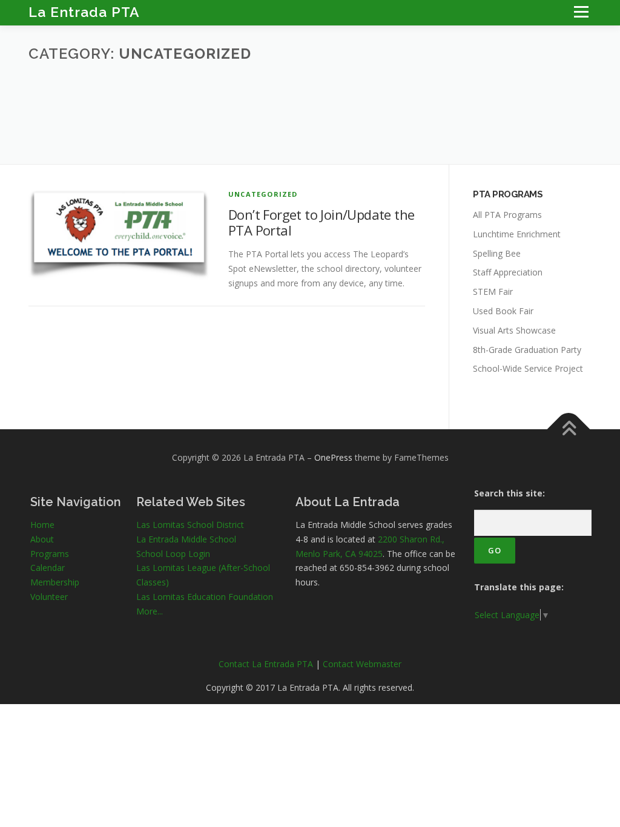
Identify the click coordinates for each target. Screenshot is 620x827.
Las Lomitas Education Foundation (204, 596)
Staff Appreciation (507, 272)
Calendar (47, 567)
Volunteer (49, 596)
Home (42, 524)
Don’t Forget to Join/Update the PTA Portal (321, 222)
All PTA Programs (507, 214)
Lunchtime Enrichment (517, 234)
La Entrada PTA (84, 12)
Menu (581, 12)
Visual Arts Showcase (514, 330)
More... (149, 611)
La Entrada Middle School (186, 539)
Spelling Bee (497, 253)
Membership (54, 582)
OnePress (333, 457)
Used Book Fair (503, 311)
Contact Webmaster (362, 664)
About (42, 539)
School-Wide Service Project (528, 368)
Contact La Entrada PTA (266, 664)
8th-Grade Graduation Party (527, 349)
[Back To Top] (568, 429)
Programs (49, 553)
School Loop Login (173, 553)
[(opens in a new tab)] (119, 233)
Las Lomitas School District (190, 524)
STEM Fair (493, 291)
